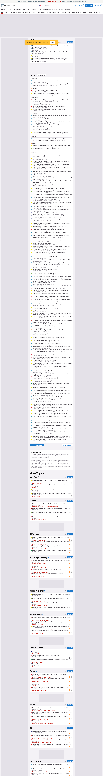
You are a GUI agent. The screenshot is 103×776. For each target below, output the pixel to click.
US (14, 9)
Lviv (2, 12)
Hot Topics (9, 9)
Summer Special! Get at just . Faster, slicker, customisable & (50, 1)
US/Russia (34, 540)
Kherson (41, 601)
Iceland (42, 690)
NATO (38, 653)
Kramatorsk (83, 12)
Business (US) (49, 738)
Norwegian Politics (36, 681)
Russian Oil (43, 519)
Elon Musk (39, 563)
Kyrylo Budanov (35, 629)
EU (45, 690)
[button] (41, 75)
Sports (28, 9)
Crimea (15, 12)
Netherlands (50, 723)
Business (34, 9)
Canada (41, 714)
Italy (40, 620)
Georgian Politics (36, 553)
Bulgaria (37, 662)
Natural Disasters (51, 710)
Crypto (40, 9)
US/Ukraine (21, 12)
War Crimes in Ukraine (54, 12)
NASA (39, 747)
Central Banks (35, 738)
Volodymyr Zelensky (30, 12)
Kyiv (11, 12)
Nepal (33, 710)
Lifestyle (54, 9)
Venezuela (42, 742)
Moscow (40, 544)
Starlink (34, 563)
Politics (18, 9)
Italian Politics (35, 620)
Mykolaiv (96, 12)
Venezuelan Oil (49, 742)
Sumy (77, 12)
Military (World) (35, 483)
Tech (62, 9)
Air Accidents (43, 506)
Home (3, 9)
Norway (43, 681)
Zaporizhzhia (44, 12)
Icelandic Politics (36, 690)
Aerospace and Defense (52, 506)
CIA (38, 624)
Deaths (47, 681)
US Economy (42, 738)
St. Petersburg (35, 633)
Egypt (33, 662)
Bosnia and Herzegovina (37, 677)
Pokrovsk (90, 12)
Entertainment (47, 9)
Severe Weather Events (41, 710)
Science (67, 9)
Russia (33, 491)
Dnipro (73, 12)
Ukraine (6, 12)
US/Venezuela (35, 742)
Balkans (42, 662)
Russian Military (50, 511)
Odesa (38, 12)
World (23, 9)
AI (59, 9)
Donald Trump (48, 548)
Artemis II (34, 747)
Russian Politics (44, 771)
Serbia (45, 677)
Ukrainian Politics (66, 12)
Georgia (42, 553)
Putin (42, 666)
